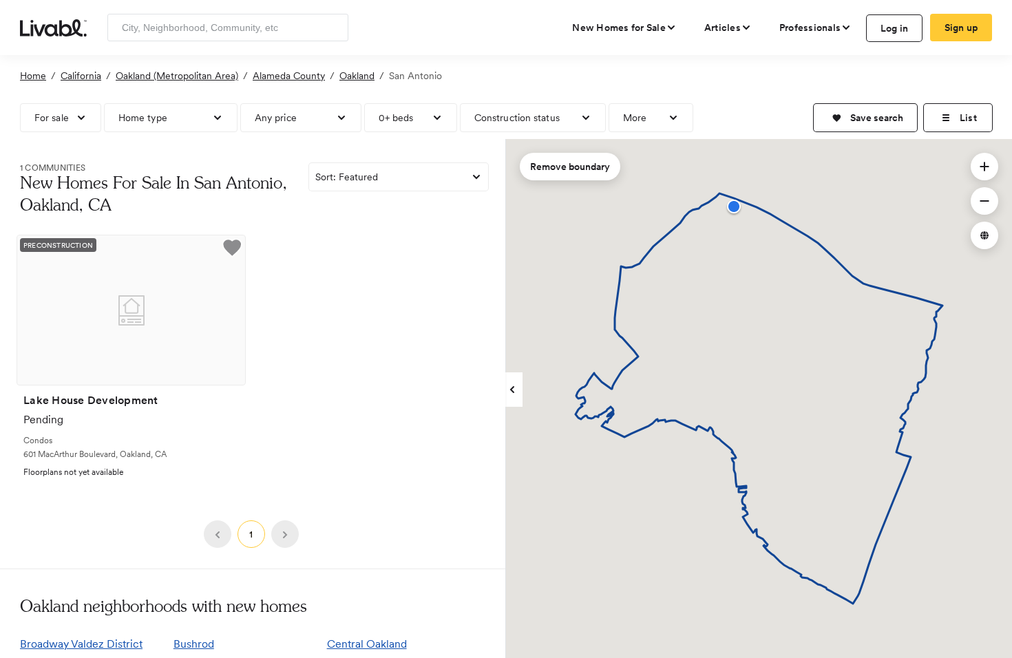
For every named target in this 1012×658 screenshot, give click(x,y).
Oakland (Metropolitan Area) (177, 75)
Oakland (357, 75)
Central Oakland (367, 643)
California (81, 75)
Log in (895, 28)
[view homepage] (53, 26)
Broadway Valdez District (81, 643)
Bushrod (193, 643)
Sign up (961, 27)
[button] (865, 117)
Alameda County (289, 75)
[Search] (332, 27)
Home (33, 75)
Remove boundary (570, 166)
